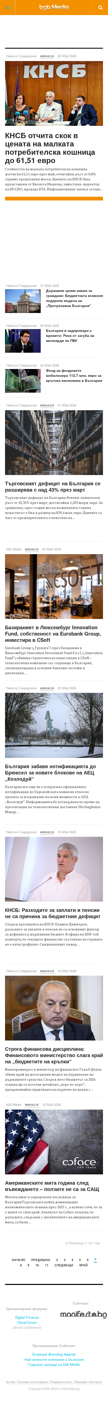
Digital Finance (27, 1317)
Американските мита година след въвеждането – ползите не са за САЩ (52, 1185)
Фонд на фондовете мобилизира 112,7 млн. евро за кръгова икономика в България (74, 375)
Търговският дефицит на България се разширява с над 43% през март (52, 486)
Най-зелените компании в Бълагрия (54, 1359)
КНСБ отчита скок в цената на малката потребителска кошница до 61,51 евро (50, 147)
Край (83, 1265)
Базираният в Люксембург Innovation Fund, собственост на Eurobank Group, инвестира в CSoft (53, 633)
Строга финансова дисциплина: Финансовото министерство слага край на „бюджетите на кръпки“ (54, 1055)
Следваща (64, 1265)
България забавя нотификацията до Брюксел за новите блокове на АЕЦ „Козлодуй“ (50, 772)
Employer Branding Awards (54, 1354)
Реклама (81, 1382)
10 (37, 1265)
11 (47, 1265)
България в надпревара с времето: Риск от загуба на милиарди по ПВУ (70, 335)
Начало (18, 1260)
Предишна (40, 1260)
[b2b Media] (54, 7)
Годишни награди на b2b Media (54, 1364)
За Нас (11, 1382)
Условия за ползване (33, 1382)
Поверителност (61, 1382)
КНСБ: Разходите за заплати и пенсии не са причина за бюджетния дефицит (52, 913)
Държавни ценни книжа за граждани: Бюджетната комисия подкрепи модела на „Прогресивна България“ (74, 298)
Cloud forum (27, 1322)
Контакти (95, 1382)
